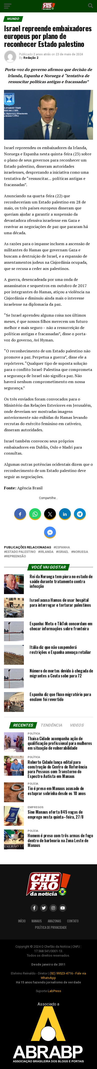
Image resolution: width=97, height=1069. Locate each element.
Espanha (62, 547)
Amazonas (54, 921)
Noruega (80, 552)
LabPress (54, 991)
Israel (63, 552)
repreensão (16, 556)
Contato (73, 921)
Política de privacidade (51, 927)
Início (22, 921)
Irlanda (46, 552)
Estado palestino (21, 552)
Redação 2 (30, 58)
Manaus (37, 921)
